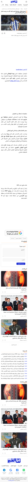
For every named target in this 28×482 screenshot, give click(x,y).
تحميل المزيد (14, 344)
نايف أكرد (12, 238)
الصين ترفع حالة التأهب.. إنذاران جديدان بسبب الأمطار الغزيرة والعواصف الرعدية (12, 376)
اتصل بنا (20, 465)
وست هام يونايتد (14, 80)
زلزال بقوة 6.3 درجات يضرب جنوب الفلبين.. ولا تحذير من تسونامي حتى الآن (12, 371)
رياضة (6, 4)
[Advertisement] (14, 54)
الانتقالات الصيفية (19, 238)
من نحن (25, 465)
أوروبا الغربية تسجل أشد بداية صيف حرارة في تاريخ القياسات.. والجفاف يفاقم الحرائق (12, 363)
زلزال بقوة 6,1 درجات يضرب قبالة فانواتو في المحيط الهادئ (12, 358)
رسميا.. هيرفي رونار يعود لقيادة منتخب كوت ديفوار (12, 373)
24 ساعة (24, 238)
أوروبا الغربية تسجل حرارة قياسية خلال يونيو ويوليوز (12, 366)
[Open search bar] (2, 2)
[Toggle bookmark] (4, 33)
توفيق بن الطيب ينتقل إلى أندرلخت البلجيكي (13, 356)
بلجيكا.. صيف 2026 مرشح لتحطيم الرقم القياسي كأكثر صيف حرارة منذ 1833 (12, 354)
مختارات (20, 4)
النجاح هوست (11, 480)
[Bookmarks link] (26, 2)
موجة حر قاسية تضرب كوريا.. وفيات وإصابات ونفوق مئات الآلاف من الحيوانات (12, 378)
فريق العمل (13, 465)
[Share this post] (2, 33)
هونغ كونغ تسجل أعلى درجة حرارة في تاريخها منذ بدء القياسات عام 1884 (12, 368)
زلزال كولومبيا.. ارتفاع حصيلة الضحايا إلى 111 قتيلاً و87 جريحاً (12, 361)
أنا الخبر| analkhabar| (21, 69)
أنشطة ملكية (13, 4)
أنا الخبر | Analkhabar (21, 33)
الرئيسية (25, 4)
